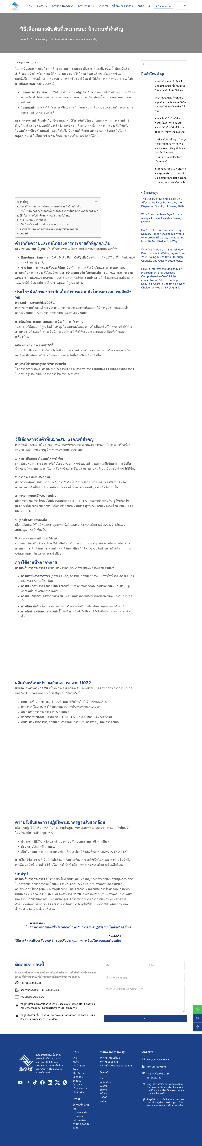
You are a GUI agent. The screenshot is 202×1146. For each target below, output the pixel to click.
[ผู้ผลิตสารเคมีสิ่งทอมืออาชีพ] (15, 6)
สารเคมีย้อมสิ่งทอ (109, 1062)
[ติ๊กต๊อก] (35, 1082)
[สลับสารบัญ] (95, 201)
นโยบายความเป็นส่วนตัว (80, 1090)
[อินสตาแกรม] (27, 1082)
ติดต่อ (140, 5)
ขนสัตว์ (103, 1097)
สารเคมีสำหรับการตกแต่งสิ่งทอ (116, 1065)
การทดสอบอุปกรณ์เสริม (79, 1118)
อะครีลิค (104, 1089)
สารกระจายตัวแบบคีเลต (97, 444)
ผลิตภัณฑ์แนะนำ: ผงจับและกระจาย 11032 (44, 224)
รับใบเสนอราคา (163, 6)
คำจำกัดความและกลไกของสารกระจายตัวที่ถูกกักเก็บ (50, 206)
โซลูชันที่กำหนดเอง (81, 1107)
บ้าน (30, 5)
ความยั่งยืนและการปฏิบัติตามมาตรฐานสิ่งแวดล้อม (49, 229)
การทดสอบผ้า (80, 1112)
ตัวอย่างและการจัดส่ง (81, 1126)
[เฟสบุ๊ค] (42, 1082)
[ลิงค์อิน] (50, 1082)
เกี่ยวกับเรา (78, 1073)
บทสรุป (24, 233)
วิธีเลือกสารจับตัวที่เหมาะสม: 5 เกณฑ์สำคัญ (45, 215)
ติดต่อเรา (53, 904)
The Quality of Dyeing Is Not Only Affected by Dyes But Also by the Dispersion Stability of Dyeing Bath (162, 202)
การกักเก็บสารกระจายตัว (31, 568)
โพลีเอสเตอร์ (106, 1082)
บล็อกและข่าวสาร (122, 5)
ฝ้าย (102, 1078)
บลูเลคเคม (21, 135)
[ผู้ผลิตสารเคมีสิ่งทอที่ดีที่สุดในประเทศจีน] (26, 1063)
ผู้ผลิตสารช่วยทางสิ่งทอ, (48, 135)
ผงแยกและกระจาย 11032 (31, 688)
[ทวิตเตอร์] (57, 1082)
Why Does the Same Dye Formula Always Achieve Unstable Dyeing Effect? (161, 218)
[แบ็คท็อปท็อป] (197, 1027)
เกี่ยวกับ (103, 5)
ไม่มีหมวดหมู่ (40, 39)
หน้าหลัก (24, 39)
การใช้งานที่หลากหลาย (33, 220)
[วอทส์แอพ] (197, 1009)
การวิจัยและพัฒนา (63, 5)
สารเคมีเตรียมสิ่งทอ (110, 1058)
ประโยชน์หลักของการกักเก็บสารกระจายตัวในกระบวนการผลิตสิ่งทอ (59, 211)
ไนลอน (103, 1086)
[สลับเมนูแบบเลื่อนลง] (46, 6)
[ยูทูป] (20, 1082)
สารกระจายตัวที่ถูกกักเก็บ (35, 120)
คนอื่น (103, 1101)
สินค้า (40, 5)
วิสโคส (103, 1093)
